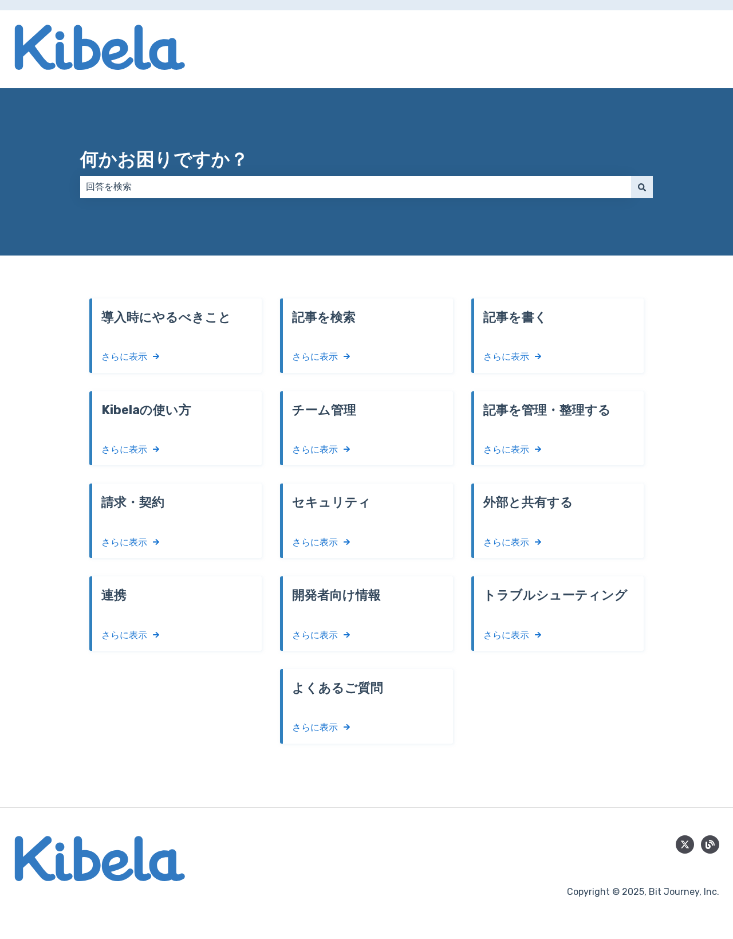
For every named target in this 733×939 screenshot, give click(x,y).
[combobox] (355, 187)
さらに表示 (124, 356)
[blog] (710, 844)
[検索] (642, 187)
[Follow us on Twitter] (685, 844)
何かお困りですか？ (164, 159)
